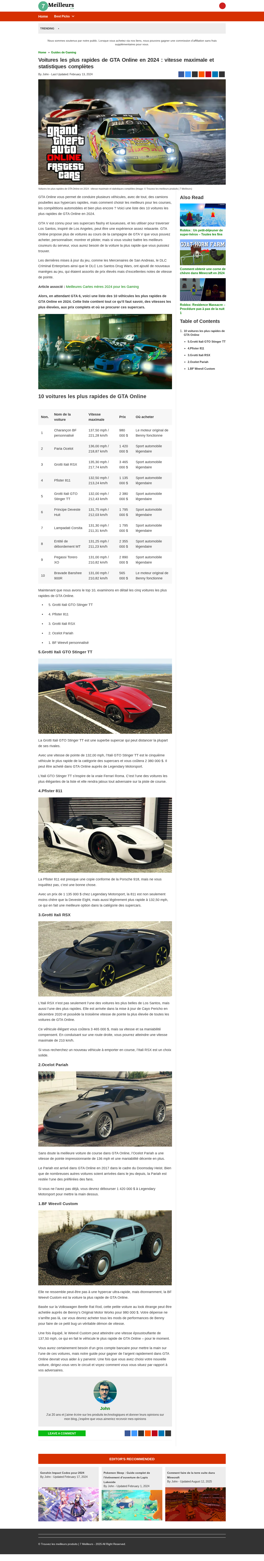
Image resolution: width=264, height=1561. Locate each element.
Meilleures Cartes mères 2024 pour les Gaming (102, 287)
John (105, 1408)
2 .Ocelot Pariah (198, 362)
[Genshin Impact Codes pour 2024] (68, 1504)
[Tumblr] (195, 74)
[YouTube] (222, 6)
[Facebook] (181, 74)
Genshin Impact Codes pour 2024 (62, 1472)
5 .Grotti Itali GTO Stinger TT (207, 341)
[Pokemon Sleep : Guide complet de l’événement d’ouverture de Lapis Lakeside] (132, 1505)
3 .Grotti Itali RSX (199, 355)
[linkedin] (215, 74)
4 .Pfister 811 (196, 348)
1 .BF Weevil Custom (201, 368)
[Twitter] (188, 74)
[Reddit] (201, 74)
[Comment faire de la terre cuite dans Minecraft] (195, 1504)
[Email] (222, 74)
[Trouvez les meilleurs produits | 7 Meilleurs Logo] (57, 5)
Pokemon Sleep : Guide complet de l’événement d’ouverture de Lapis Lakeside (127, 1477)
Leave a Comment (62, 1433)
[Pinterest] (208, 74)
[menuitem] (62, 16)
